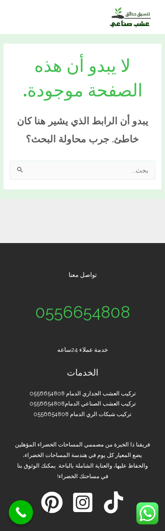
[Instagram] (83, 502)
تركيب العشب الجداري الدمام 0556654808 (82, 393)
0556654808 (82, 312)
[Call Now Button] (21, 512)
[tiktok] (114, 502)
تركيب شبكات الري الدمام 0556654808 (82, 414)
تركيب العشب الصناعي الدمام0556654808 (82, 403)
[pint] (52, 502)
